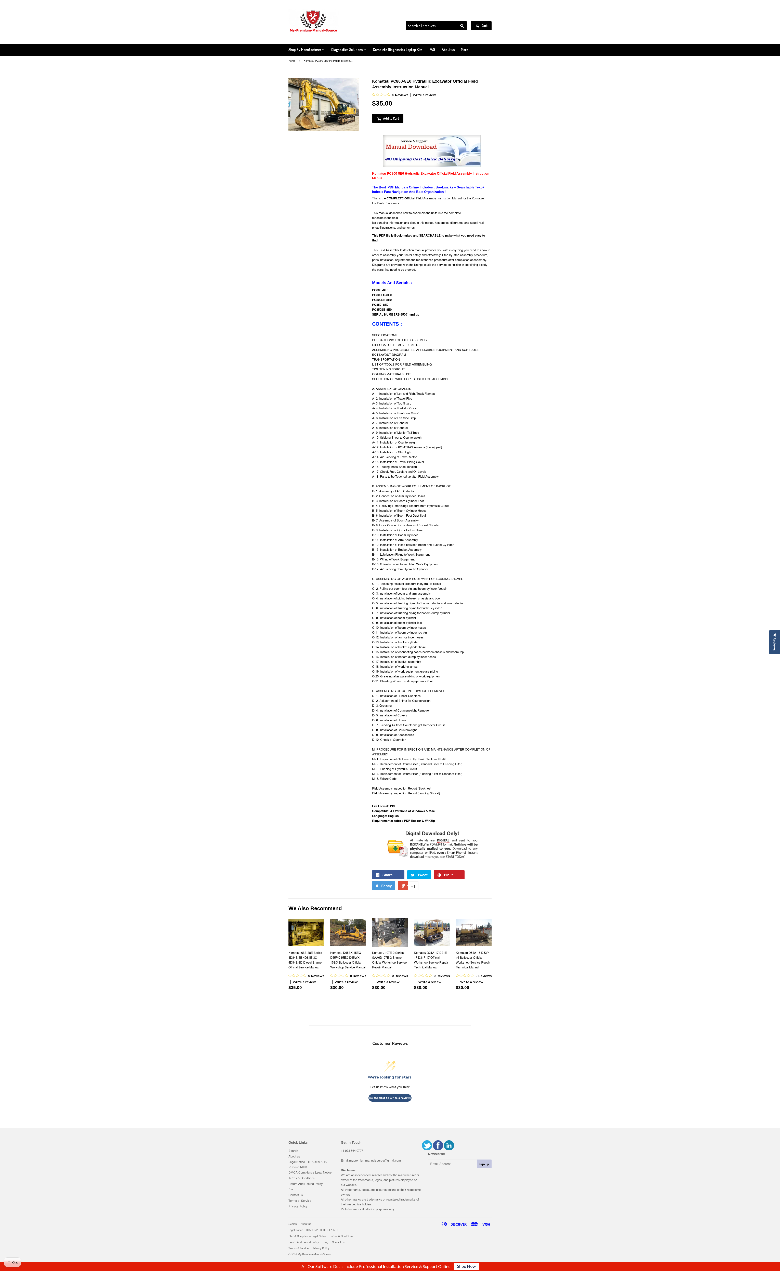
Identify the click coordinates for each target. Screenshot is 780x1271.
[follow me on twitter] (427, 1149)
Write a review (424, 95)
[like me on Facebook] (438, 1149)
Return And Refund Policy (305, 1183)
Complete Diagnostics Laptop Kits (397, 49)
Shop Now (466, 1266)
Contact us (295, 1195)
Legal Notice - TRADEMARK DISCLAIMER (313, 1230)
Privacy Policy (298, 1206)
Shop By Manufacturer (305, 49)
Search (293, 1150)
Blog (291, 1189)
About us (448, 49)
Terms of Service (299, 1200)
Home (291, 61)
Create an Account (480, 16)
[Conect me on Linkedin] (449, 1149)
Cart (484, 25)
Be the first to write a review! (390, 1098)
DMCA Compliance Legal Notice (310, 1172)
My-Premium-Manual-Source (314, 1254)
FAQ (432, 49)
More (464, 49)
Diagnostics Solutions (347, 49)
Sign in (458, 16)
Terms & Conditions (301, 1178)
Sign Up (484, 1164)
